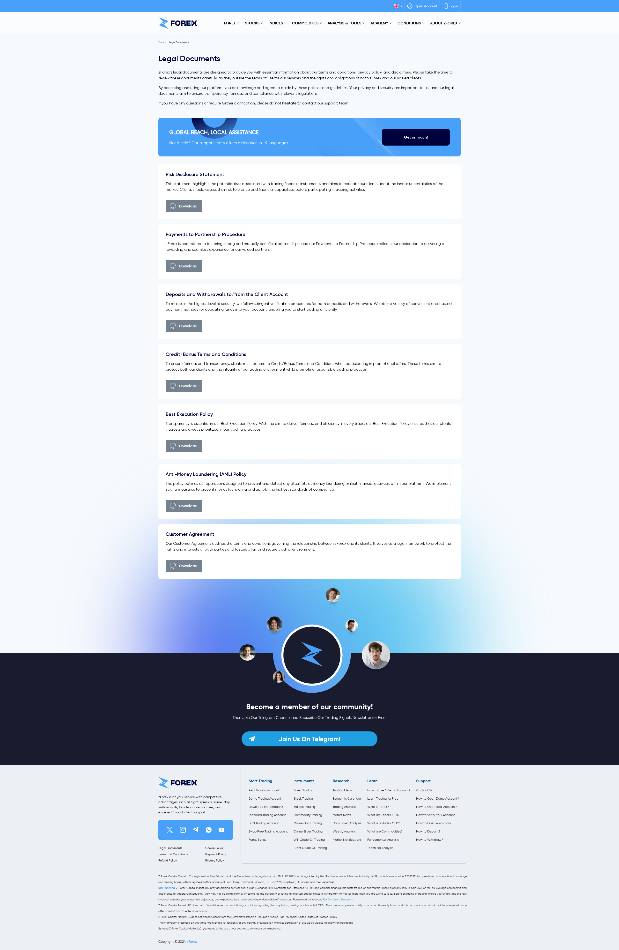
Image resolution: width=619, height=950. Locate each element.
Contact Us (424, 790)
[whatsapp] (209, 830)
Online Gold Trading (308, 823)
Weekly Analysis (344, 831)
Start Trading (260, 780)
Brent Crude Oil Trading (310, 848)
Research (341, 780)
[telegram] (196, 830)
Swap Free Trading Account (268, 831)
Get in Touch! (416, 137)
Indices (276, 23)
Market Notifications (347, 839)
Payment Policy (215, 854)
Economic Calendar (347, 798)
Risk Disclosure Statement (338, 899)
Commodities (305, 23)
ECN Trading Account (264, 823)
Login (454, 6)
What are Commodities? (385, 831)
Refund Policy (167, 860)
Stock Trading (303, 798)
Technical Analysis (380, 848)
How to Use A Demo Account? (388, 790)
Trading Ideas (342, 790)
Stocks (252, 23)
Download (188, 206)
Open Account (425, 6)
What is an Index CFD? (383, 823)
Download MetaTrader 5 (266, 807)
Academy (379, 23)
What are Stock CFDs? (383, 815)
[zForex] (177, 23)
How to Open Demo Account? (437, 798)
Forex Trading (303, 790)
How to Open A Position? (433, 823)
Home (161, 42)
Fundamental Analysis (383, 839)
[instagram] (183, 830)
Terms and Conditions (173, 854)
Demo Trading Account (265, 798)
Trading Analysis (344, 807)
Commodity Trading (308, 815)
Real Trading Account (264, 790)
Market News (342, 815)
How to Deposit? (428, 831)
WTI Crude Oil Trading (309, 839)
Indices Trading (304, 807)
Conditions (409, 23)
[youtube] (221, 830)
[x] (170, 830)
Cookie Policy (214, 848)
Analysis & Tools (344, 23)
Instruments (304, 780)
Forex (230, 23)
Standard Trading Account (267, 815)
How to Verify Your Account (435, 815)
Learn (372, 780)
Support (423, 780)
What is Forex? (378, 807)
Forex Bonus (257, 839)
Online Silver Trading (308, 831)
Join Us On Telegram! (309, 739)
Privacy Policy (214, 860)
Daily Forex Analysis (347, 823)
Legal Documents (179, 42)
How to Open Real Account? (436, 807)
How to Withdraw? (429, 839)
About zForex (443, 23)
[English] (398, 6)
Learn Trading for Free (382, 798)
